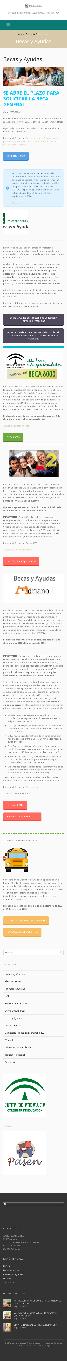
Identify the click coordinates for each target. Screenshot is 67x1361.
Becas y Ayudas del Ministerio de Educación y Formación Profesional (33, 319)
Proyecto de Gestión (16, 1003)
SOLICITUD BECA (16, 156)
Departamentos (11, 1270)
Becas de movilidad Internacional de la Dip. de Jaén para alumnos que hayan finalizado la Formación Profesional (33, 335)
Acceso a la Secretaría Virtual (17, 549)
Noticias (7, 1278)
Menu (8, 25)
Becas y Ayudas (13, 1018)
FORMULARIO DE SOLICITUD (22, 816)
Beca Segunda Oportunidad (21, 561)
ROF (7, 996)
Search (61, 952)
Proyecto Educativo (15, 988)
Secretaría (8, 1282)
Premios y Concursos (16, 974)
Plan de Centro (13, 981)
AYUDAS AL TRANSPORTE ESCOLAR (26, 920)
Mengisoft (48, 1345)
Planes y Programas (13, 1274)
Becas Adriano (33, 787)
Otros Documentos (15, 1010)
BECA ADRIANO (15, 804)
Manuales (10, 1040)
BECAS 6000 (13, 437)
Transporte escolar (15, 1054)
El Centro (7, 1266)
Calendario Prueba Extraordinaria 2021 (25, 1032)
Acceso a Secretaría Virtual (16, 425)
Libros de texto (13, 1025)
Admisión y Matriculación (18, 1047)
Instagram (37, 1352)
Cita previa (10, 1062)
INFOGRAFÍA (17, 202)
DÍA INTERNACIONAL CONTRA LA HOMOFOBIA (35, 1324)
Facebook (30, 1352)
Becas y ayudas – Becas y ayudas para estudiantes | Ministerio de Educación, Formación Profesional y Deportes (31, 141)
